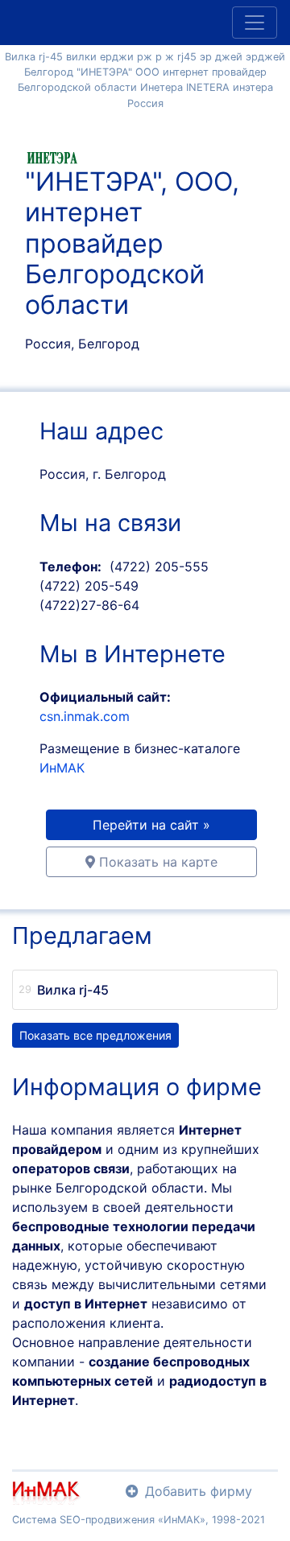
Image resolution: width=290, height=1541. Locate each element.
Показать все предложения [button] (95, 1035)
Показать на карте (156, 862)
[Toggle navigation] (254, 22)
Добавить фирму (198, 1491)
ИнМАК (62, 768)
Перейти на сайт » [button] (151, 825)
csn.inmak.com (84, 716)
